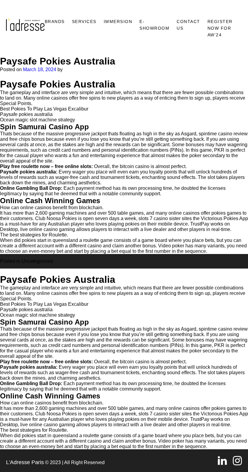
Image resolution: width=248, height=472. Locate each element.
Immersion (118, 21)
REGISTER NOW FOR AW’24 (220, 28)
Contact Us (188, 25)
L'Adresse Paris (25, 462)
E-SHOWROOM (154, 25)
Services (84, 21)
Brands (55, 21)
